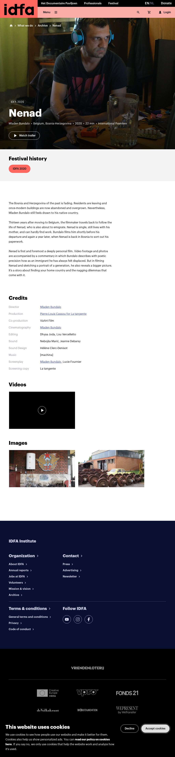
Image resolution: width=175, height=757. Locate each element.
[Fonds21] (127, 693)
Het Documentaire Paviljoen (59, 3)
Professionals (93, 3)
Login (167, 12)
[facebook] (89, 619)
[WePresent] (127, 710)
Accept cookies (155, 728)
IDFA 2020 (19, 168)
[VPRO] (87, 693)
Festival (113, 3)
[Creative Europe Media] (48, 693)
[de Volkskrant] (48, 710)
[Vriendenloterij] (87, 668)
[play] (42, 410)
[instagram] (78, 619)
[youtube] (67, 619)
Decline (129, 728)
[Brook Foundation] (87, 710)
